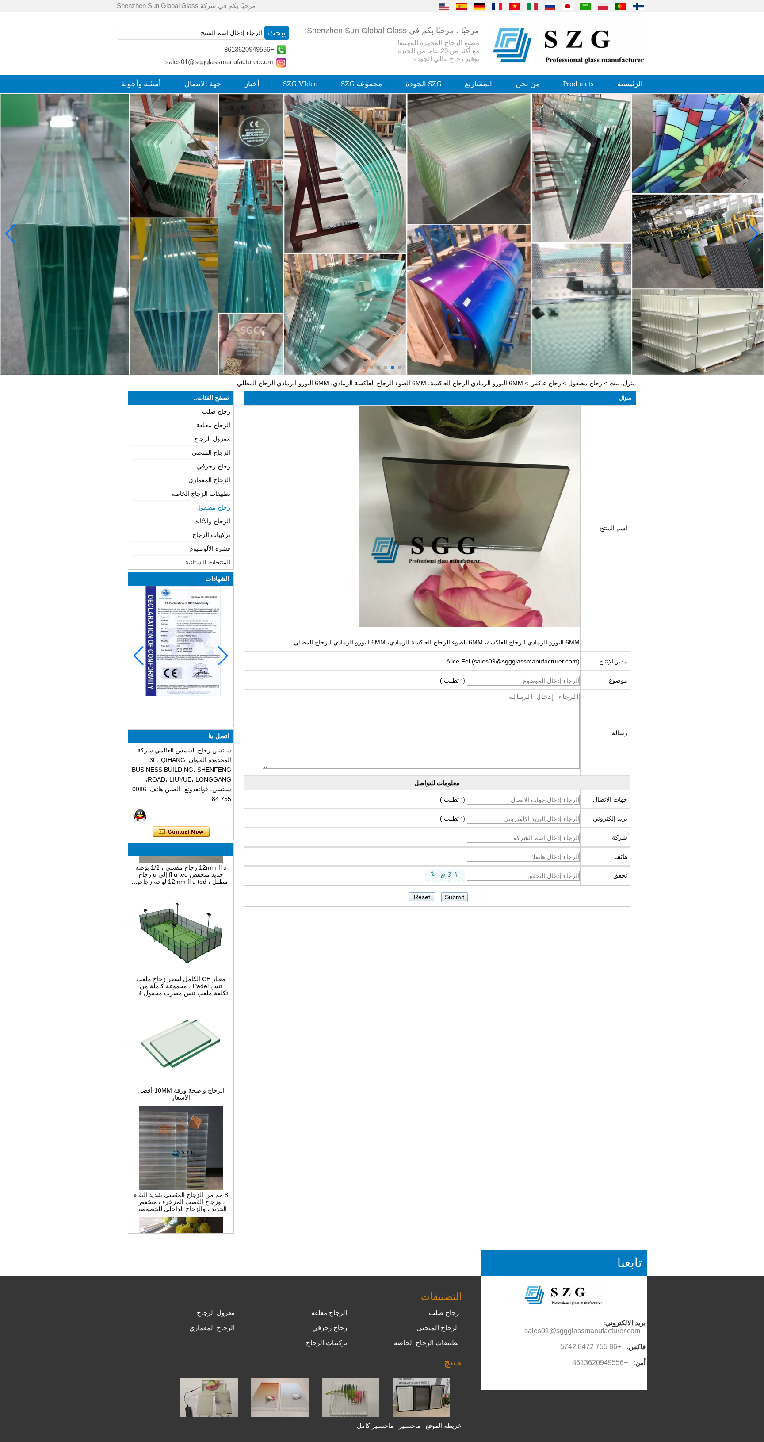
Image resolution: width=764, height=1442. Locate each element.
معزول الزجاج (212, 438)
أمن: (639, 1362)
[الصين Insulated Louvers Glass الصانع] (421, 1415)
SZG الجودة (423, 84)
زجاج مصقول (585, 383)
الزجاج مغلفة (213, 425)
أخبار (252, 84)
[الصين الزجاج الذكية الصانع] (209, 1415)
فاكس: (636, 1346)
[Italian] (532, 6)
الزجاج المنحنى (211, 452)
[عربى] (585, 6)
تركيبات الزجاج (211, 534)
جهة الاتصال (203, 84)
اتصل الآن (181, 832)
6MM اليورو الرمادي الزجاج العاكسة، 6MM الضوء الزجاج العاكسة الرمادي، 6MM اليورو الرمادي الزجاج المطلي (437, 642)
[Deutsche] (479, 6)
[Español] (461, 6)
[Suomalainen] (638, 6)
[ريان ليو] (140, 815)
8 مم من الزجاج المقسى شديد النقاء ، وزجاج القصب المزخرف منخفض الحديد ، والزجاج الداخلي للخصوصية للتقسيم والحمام (181, 1177)
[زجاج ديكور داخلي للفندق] (382, 234)
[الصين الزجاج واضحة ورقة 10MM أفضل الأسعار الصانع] (181, 1058)
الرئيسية (630, 84)
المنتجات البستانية (207, 562)
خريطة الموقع (444, 1425)
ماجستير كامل (375, 1425)
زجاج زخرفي (213, 466)
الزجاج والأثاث (212, 521)
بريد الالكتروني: (624, 1323)
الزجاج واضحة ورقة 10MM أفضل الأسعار (181, 1069)
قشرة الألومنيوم (209, 548)
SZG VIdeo (300, 84)
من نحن (528, 84)
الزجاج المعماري (209, 479)
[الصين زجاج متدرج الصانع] (280, 1415)
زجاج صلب (216, 411)
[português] (620, 6)
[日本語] (567, 6)
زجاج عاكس (545, 383)
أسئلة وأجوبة (141, 84)
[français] (497, 6)
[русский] (550, 6)
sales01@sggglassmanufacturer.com (219, 61)
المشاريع (478, 84)
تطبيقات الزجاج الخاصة (200, 493)
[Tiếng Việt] (514, 6)
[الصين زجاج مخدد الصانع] (350, 1415)
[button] (399, 367)
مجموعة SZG (361, 84)
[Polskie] (603, 6)
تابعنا (629, 1262)
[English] (444, 6)
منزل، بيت (622, 383)
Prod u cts (578, 84)
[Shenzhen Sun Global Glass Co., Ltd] (570, 61)
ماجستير (409, 1425)
